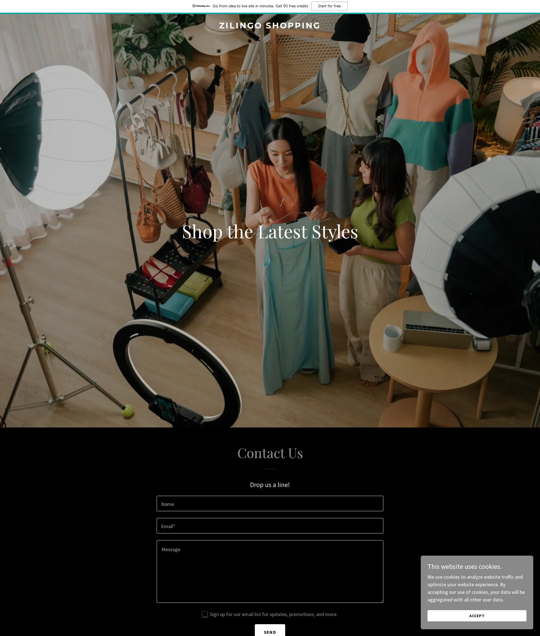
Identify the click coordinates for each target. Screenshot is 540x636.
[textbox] (270, 503)
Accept (477, 615)
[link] (270, 26)
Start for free (329, 6)
